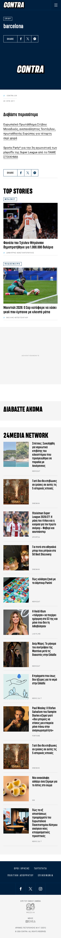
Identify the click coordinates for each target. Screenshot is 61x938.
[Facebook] (20, 38)
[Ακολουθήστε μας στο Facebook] (20, 889)
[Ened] (31, 921)
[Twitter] (27, 38)
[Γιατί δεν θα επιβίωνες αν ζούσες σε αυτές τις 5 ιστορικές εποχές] (16, 491)
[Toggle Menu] (56, 5)
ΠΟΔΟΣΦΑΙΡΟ (12, 264)
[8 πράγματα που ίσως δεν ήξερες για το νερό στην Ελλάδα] (16, 686)
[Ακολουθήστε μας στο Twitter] (30, 889)
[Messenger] (34, 38)
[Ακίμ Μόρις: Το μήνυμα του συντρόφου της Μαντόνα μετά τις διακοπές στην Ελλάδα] (16, 654)
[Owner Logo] (30, 908)
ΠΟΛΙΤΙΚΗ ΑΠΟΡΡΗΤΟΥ (21, 875)
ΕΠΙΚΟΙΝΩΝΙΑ (45, 875)
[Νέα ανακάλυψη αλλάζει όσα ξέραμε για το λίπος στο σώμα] (16, 788)
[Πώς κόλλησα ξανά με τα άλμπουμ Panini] (16, 590)
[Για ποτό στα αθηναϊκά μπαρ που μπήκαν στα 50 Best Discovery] (16, 557)
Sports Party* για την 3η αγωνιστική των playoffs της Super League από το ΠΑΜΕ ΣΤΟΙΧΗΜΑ (30, 152)
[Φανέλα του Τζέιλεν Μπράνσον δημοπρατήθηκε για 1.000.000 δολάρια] (30, 221)
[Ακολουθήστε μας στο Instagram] (40, 889)
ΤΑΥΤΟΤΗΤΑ (40, 868)
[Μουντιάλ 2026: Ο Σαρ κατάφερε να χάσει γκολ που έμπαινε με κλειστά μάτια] (30, 285)
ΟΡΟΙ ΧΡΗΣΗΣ (22, 868)
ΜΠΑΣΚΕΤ (10, 199)
